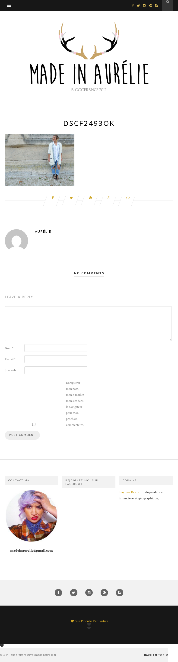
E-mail (10, 359)
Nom (9, 348)
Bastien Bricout (130, 492)
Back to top (154, 654)
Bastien (103, 621)
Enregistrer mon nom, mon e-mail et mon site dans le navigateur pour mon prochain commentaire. (75, 404)
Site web (10, 370)
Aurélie (43, 231)
